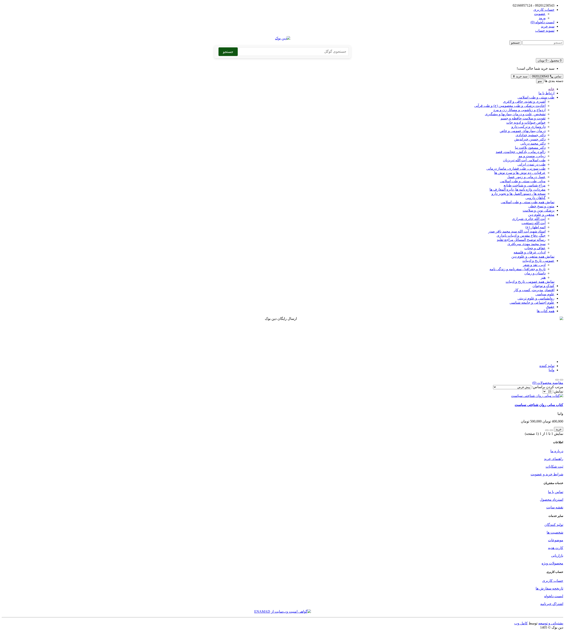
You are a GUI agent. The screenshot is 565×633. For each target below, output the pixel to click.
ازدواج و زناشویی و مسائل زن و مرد (519, 110)
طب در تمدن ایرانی (532, 164)
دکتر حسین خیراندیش (530, 139)
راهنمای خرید (553, 459)
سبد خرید (520, 76)
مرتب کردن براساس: (547, 387)
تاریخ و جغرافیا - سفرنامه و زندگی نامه (518, 269)
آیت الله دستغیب (534, 223)
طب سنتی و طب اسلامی (536, 97)
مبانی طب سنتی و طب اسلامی (523, 181)
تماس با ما (555, 492)
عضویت (540, 14)
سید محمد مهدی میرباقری (526, 244)
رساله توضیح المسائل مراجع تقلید (521, 240)
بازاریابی (557, 555)
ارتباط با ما (546, 93)
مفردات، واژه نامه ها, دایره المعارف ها (518, 189)
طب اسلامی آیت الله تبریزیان (524, 160)
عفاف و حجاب (535, 248)
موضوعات (555, 540)
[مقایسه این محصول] (547, 430)
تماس (546, 76)
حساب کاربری (552, 581)
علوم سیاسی (544, 294)
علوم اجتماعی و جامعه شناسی (532, 302)
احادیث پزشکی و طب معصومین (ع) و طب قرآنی (510, 106)
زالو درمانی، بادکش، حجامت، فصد (521, 152)
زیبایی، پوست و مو (532, 156)
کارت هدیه (555, 548)
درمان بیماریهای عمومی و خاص (523, 131)
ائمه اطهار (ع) (535, 227)
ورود (542, 18)
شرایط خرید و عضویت (547, 474)
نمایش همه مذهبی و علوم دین (532, 256)
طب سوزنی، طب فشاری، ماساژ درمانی (516, 168)
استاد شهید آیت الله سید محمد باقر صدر (517, 231)
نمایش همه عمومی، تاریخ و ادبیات (530, 281)
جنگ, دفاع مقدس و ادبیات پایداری (521, 235)
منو (540, 81)
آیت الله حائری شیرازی (529, 219)
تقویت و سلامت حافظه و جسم (523, 118)
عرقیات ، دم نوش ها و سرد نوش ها (520, 173)
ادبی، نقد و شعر (534, 265)
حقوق (550, 307)
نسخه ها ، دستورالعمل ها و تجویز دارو (519, 193)
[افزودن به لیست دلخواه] (551, 430)
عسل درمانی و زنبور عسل (526, 177)
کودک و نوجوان (543, 286)
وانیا (551, 370)
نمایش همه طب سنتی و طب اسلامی (527, 202)
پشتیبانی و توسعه (550, 623)
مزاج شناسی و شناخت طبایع (525, 185)
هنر (543, 277)
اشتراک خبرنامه (551, 604)
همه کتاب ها (545, 311)
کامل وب (521, 623)
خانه (551, 89)
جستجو (515, 42)
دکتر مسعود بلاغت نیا (530, 147)
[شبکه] (557, 379)
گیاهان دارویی (535, 198)
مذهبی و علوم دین (541, 214)
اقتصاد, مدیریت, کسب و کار (534, 290)
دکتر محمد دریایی (533, 143)
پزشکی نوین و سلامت (538, 210)
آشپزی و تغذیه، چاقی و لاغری (524, 101)
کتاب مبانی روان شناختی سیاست (539, 405)
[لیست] (561, 379)
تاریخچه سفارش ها (549, 588)
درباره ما (556, 451)
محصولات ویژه (552, 563)
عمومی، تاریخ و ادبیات (538, 261)
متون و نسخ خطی (541, 206)
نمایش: (558, 391)
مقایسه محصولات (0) (547, 383)
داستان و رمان (535, 273)
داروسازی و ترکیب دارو (528, 126)
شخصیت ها (555, 532)
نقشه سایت (554, 507)
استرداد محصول (551, 499)
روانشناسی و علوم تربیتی (536, 298)
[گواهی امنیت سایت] (282, 611)
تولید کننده (546, 366)
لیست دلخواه (553, 596)
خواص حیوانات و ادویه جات (526, 122)
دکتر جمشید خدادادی (531, 135)
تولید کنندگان (553, 525)
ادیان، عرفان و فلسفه (530, 252)
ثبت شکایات (554, 466)
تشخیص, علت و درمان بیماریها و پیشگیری (515, 114)
